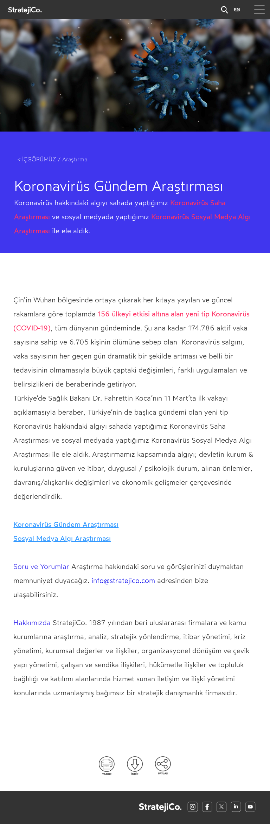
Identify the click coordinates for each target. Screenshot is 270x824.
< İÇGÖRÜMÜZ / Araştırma (52, 159)
